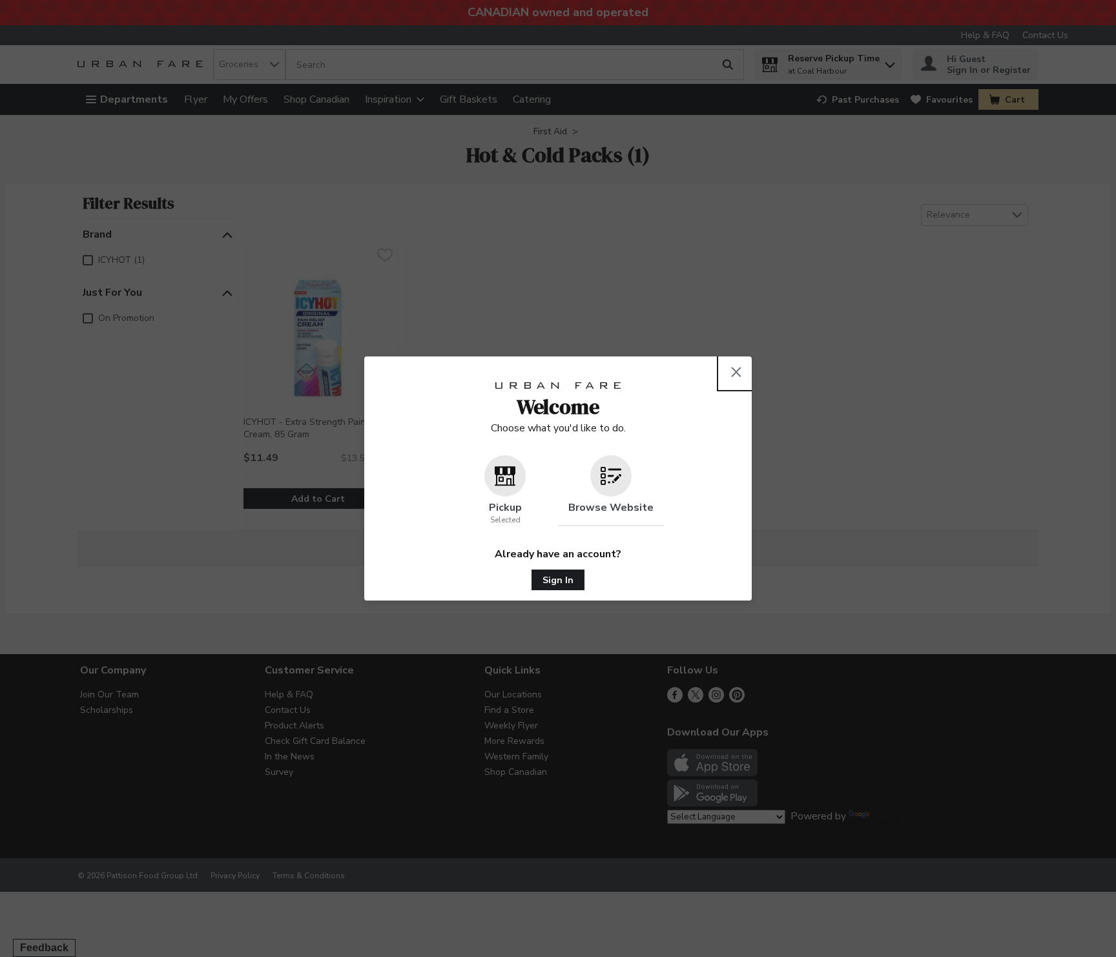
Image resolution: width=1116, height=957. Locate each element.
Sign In (558, 580)
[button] (505, 490)
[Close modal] (736, 371)
